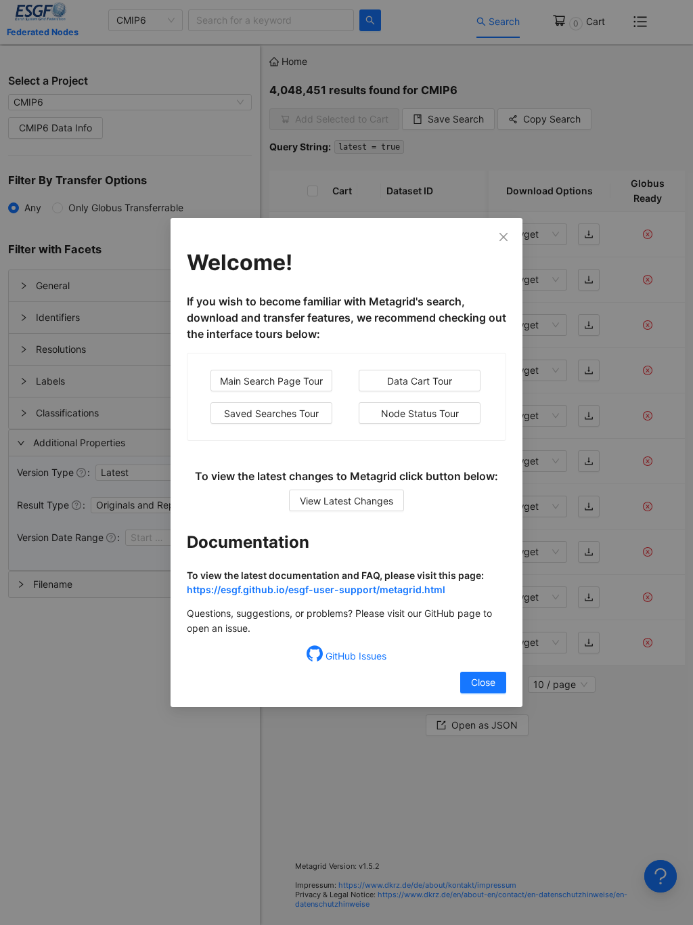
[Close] (503, 237)
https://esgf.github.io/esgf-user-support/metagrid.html (316, 589)
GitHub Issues (354, 656)
